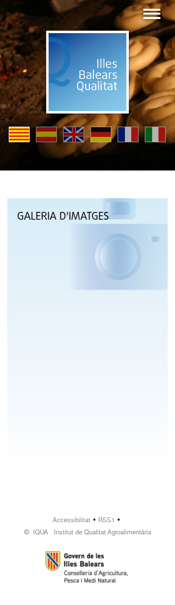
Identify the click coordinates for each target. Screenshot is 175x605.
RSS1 (106, 520)
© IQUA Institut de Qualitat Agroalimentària (87, 532)
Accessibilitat (71, 520)
